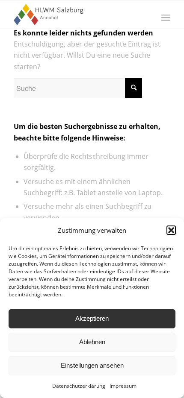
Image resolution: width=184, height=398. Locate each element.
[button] (171, 230)
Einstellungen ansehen (92, 365)
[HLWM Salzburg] (76, 14)
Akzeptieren (92, 318)
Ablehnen (92, 341)
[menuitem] (165, 17)
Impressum (123, 385)
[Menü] (165, 17)
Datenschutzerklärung (78, 385)
